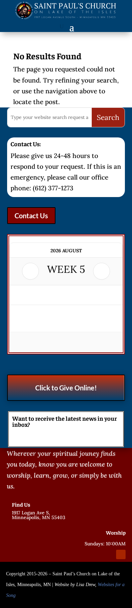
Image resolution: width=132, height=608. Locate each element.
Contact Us (31, 216)
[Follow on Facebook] (96, 554)
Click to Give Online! (66, 388)
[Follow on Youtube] (121, 554)
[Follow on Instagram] (108, 554)
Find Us (21, 504)
